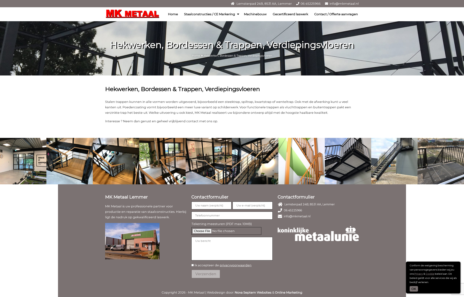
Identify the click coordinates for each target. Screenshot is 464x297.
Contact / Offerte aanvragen (336, 14)
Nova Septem (245, 292)
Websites (264, 292)
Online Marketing (288, 292)
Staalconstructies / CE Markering (209, 14)
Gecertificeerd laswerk (290, 14)
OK (413, 289)
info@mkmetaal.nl (344, 3)
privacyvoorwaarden (236, 265)
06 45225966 (311, 3)
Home (173, 14)
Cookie (430, 273)
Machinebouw (255, 14)
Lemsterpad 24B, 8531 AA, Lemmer (264, 3)
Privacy (418, 273)
